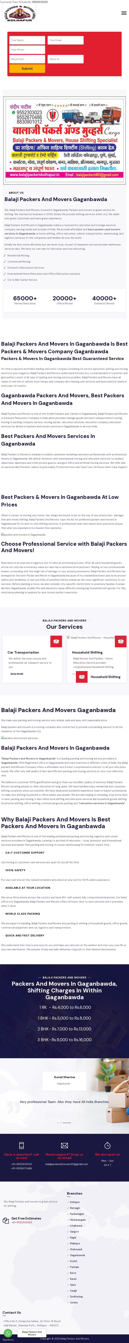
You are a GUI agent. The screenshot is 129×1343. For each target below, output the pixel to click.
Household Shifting (23, 652)
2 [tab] (67, 1123)
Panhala (74, 1267)
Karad (73, 1279)
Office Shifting (102, 679)
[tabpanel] (64, 1092)
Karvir (73, 1273)
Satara (74, 1302)
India (63, 1083)
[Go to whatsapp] (8, 1333)
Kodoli (73, 1261)
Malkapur (75, 1243)
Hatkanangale (78, 1220)
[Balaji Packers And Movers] (19, 13)
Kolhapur (75, 1202)
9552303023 (40, 2)
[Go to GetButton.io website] (8, 1340)
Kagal (73, 1237)
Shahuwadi (76, 1249)
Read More (19, 674)
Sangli (73, 1290)
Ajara (73, 1284)
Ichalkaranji (76, 1225)
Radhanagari (77, 1214)
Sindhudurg (76, 1296)
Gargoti (74, 1231)
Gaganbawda (77, 1255)
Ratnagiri (75, 1208)
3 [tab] (70, 1123)
